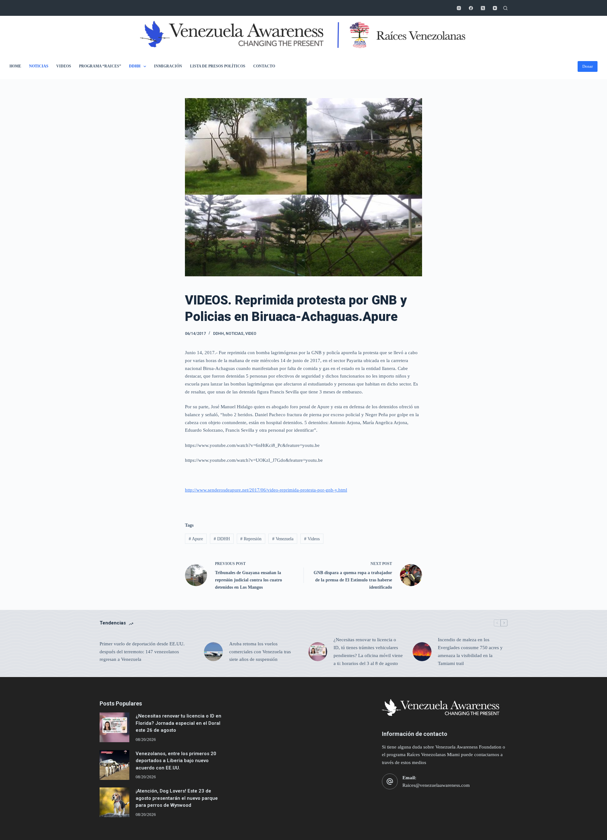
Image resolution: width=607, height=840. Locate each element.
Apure (196, 538)
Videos (63, 66)
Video (250, 333)
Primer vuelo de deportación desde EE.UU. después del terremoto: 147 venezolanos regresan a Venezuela (142, 651)
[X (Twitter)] (483, 8)
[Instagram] (459, 8)
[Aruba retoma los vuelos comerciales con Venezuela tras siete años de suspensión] (213, 651)
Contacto (264, 66)
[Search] (505, 8)
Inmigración (168, 66)
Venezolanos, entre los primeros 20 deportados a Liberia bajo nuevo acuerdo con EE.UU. (176, 761)
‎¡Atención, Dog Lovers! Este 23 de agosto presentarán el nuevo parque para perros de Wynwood (177, 798)
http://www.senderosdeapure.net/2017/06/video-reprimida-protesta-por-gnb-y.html (266, 489)
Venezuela (282, 538)
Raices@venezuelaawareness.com (436, 785)
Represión (250, 538)
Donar (587, 66)
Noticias (38, 66)
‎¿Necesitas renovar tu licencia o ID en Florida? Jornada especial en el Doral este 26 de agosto (178, 723)
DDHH (134, 66)
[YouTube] (495, 8)
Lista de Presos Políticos (217, 66)
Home (15, 66)
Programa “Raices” (100, 66)
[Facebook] (471, 8)
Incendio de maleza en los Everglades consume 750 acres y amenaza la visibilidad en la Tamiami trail (470, 651)
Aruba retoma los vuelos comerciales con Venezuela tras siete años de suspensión (260, 651)
